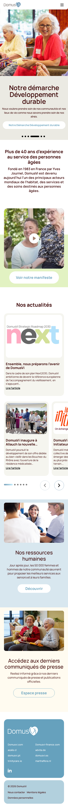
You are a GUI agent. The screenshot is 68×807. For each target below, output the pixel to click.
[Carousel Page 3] (28, 136)
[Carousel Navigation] (52, 485)
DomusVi (21, 786)
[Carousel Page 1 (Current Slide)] (8, 484)
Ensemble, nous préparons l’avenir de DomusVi (33, 366)
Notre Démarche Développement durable (34, 125)
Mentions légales (36, 792)
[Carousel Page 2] (25, 136)
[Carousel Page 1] (22, 136)
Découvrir (34, 588)
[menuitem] (20, 744)
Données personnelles (20, 797)
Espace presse (34, 692)
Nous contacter (16, 792)
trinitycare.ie (15, 761)
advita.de (40, 750)
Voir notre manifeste (34, 277)
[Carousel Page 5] (41, 136)
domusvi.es (41, 755)
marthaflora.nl (43, 761)
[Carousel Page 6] (44, 136)
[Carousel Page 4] (20, 484)
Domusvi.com (15, 744)
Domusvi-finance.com (47, 744)
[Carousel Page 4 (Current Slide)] (34, 136)
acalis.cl (12, 750)
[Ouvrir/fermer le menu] (62, 4)
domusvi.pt (14, 755)
